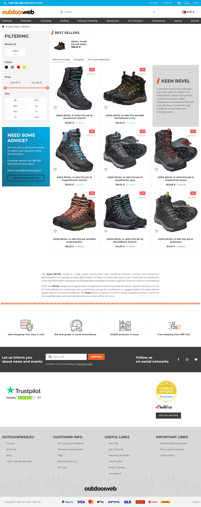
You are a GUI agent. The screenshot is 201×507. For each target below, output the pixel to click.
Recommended (61, 59)
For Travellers (135, 20)
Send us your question (26, 178)
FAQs (60, 455)
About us (11, 449)
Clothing (6, 20)
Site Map (113, 443)
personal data (85, 364)
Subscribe (96, 357)
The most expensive (99, 59)
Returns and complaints (70, 443)
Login (186, 3)
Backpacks (113, 20)
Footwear (26, 20)
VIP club (61, 467)
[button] (55, 107)
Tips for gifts (115, 461)
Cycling (64, 20)
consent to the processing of (69, 364)
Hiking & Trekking (87, 20)
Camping (46, 20)
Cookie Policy (167, 455)
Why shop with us (67, 461)
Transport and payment (70, 449)
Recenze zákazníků (119, 455)
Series (9, 26)
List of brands (116, 449)
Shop (9, 455)
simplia (195, 502)
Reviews (11, 397)
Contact (167, 3)
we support (115, 473)
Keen (17, 26)
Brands (195, 20)
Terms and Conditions (172, 449)
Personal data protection (173, 443)
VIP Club (153, 3)
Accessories (158, 20)
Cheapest (79, 59)
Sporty (178, 20)
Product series (116, 467)
